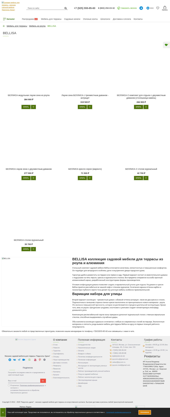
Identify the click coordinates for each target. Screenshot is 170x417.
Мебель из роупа (37, 26)
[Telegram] (141, 8)
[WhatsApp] (29, 359)
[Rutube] (23, 359)
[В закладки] (33, 107)
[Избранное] (158, 8)
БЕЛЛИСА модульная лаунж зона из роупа (28, 95)
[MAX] (10, 359)
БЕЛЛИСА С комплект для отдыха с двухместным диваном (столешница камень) (141, 96)
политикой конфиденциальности (118, 412)
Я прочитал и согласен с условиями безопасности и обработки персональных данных (28, 389)
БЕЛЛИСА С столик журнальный (141, 169)
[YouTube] (35, 359)
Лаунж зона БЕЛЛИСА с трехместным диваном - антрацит (85, 96)
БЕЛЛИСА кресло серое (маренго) (85, 169)
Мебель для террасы (17, 26)
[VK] (14, 359)
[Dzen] (44, 359)
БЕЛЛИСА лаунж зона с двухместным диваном (29, 169)
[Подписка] (43, 380)
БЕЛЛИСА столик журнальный (28, 240)
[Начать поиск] (65, 8)
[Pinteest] (40, 359)
